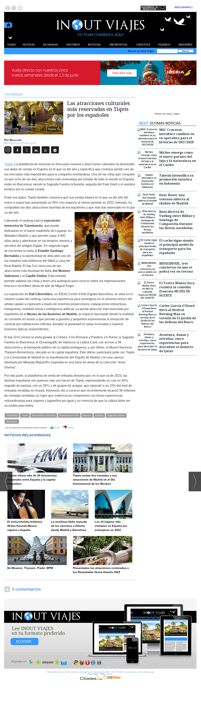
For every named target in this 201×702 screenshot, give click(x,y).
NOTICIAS (94, 44)
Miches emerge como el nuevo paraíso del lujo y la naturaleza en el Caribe (177, 159)
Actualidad (12, 415)
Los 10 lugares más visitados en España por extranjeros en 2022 (111, 525)
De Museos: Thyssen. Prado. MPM (30, 568)
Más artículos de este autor (20, 142)
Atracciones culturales (44, 415)
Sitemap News (86, 672)
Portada (50, 672)
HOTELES (29, 44)
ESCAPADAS (50, 44)
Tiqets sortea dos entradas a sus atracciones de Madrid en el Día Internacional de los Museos (95, 479)
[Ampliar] (33, 132)
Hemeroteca (59, 672)
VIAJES (11, 44)
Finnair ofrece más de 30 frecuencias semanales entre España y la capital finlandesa (32, 479)
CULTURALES (13, 94)
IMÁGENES (185, 44)
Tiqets (25, 415)
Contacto (108, 674)
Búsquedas (98, 672)
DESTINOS (73, 44)
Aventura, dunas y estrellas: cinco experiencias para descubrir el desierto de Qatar (176, 343)
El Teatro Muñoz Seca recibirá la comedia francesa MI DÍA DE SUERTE (177, 289)
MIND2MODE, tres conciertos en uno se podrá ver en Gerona (176, 268)
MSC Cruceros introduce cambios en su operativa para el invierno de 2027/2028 (176, 136)
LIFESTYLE (143, 44)
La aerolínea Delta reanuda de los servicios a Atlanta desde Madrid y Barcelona (69, 525)
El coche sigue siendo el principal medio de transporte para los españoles (176, 247)
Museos (87, 415)
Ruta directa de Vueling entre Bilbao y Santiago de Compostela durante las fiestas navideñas (177, 220)
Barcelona (11, 421)
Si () (56, 427)
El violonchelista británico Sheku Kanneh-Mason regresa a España (24, 525)
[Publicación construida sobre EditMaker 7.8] (112, 679)
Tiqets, (9, 164)
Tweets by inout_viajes (167, 113)
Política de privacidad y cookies (130, 672)
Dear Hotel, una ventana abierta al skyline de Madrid (174, 199)
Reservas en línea (69, 415)
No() (70, 427)
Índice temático (72, 672)
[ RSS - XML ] (110, 672)
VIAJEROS (164, 44)
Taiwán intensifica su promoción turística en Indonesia (176, 180)
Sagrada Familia (116, 415)
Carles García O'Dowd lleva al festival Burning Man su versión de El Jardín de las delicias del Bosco (177, 314)
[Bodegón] (100, 633)
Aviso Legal (149, 672)
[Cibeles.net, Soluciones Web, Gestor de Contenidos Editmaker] (91, 679)
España (99, 415)
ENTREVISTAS (118, 44)
